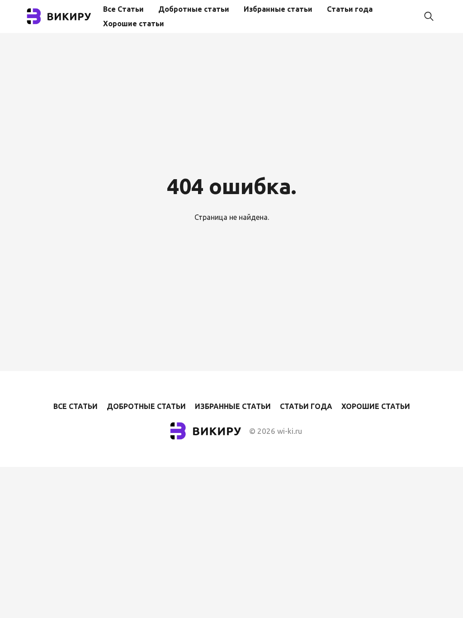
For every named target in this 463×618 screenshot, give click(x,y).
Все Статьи (123, 9)
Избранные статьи (278, 9)
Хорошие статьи (133, 23)
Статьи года (350, 9)
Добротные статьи (193, 9)
